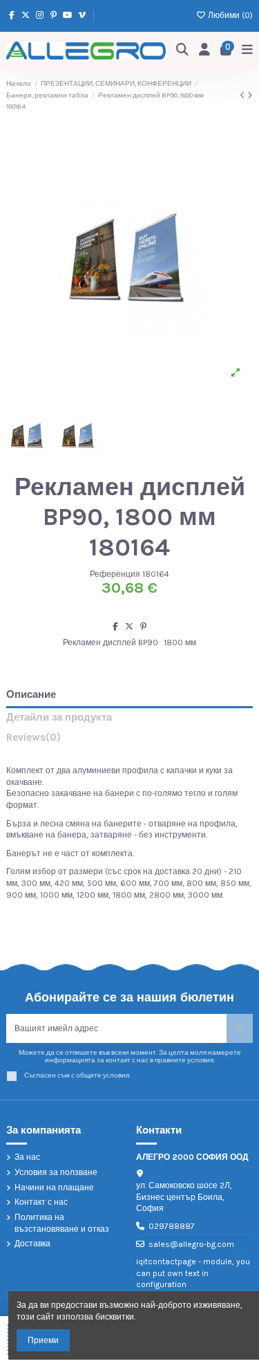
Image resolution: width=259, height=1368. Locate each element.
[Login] (204, 50)
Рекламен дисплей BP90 (110, 642)
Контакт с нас (41, 1202)
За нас (27, 1157)
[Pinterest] (143, 626)
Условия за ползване (56, 1172)
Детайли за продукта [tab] (59, 717)
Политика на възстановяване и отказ (62, 1223)
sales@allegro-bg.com (191, 1244)
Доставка (32, 1243)
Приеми (43, 1340)
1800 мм (180, 642)
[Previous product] (243, 95)
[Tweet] (129, 626)
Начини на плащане (54, 1187)
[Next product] (250, 95)
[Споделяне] (115, 626)
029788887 (171, 1226)
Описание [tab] (31, 695)
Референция (115, 574)
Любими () (229, 15)
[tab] (129, 740)
